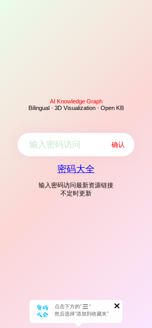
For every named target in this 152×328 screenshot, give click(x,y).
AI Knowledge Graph (76, 101)
